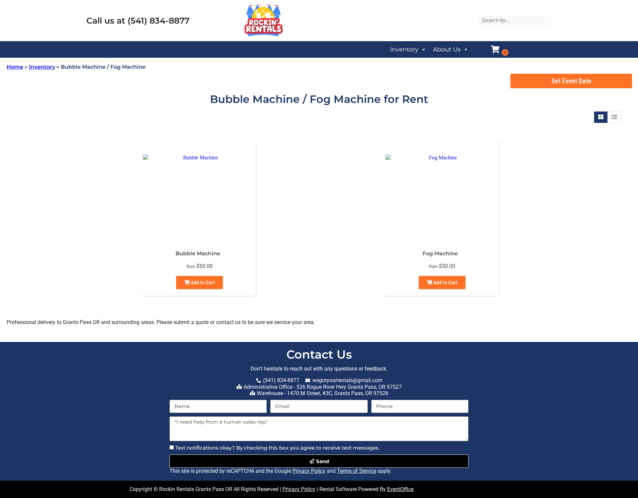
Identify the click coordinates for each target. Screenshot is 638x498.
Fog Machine (440, 253)
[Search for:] (515, 20)
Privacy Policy (308, 471)
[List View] (614, 117)
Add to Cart (202, 283)
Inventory (404, 49)
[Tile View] (601, 117)
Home (15, 67)
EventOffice (400, 489)
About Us (447, 49)
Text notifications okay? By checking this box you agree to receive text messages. (277, 448)
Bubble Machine (197, 253)
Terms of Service (356, 471)
